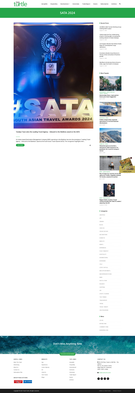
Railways (102, 284)
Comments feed (104, 327)
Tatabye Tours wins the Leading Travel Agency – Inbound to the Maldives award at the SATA (48, 132)
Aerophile (44, 4)
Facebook (98, 379)
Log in (101, 320)
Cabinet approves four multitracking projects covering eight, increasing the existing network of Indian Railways (110, 36)
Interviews (76, 4)
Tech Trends (103, 297)
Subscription (104, 4)
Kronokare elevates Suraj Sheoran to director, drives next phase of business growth (110, 54)
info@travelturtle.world (105, 372)
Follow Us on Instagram (67, 354)
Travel (101, 303)
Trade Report (86, 4)
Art (101, 218)
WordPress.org (104, 330)
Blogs (101, 224)
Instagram (105, 379)
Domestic (102, 144)
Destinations (65, 4)
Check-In (102, 228)
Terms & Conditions (105, 391)
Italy (101, 264)
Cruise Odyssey (104, 231)
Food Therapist (104, 251)
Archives (114, 4)
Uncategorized (104, 310)
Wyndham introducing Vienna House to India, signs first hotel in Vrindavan (110, 63)
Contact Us (16, 369)
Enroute (102, 241)
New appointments (105, 270)
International (104, 257)
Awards (102, 221)
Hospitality (54, 4)
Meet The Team (18, 362)
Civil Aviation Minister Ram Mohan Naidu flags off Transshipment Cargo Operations (110, 45)
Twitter (102, 379)
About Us (16, 367)
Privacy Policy (117, 391)
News (107, 117)
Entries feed (103, 323)
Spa (100, 290)
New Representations (106, 274)
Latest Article (111, 92)
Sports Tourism (104, 293)
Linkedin (108, 379)
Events (95, 4)
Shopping (102, 287)
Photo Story (103, 280)
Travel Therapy (104, 93)
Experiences (103, 92)
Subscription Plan (18, 372)
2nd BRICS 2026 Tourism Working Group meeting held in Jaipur (110, 27)
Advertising (16, 364)
